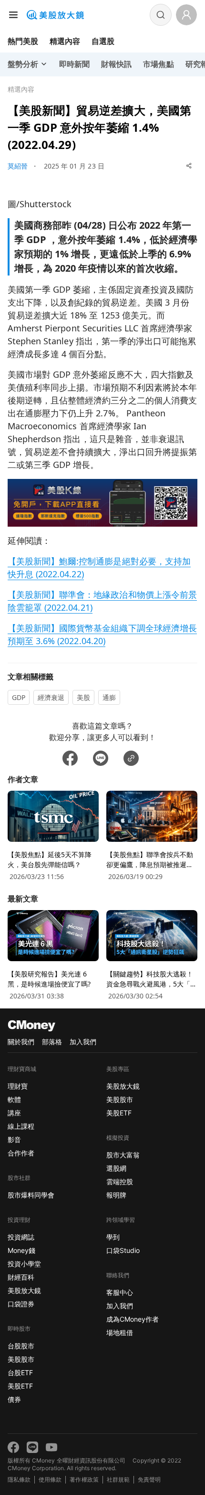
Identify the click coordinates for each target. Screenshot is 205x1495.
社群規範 (118, 1479)
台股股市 (21, 1346)
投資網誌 (21, 1237)
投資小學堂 (24, 1264)
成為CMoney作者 (132, 1319)
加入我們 (83, 1042)
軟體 (14, 1099)
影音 (14, 1139)
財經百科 (21, 1277)
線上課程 (21, 1126)
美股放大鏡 (24, 1290)
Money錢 (21, 1250)
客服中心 (119, 1292)
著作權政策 (84, 1479)
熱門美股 (23, 41)
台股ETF (20, 1372)
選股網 (116, 1168)
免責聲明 (149, 1479)
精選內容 (65, 41)
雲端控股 (119, 1181)
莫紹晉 (18, 165)
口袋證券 (21, 1304)
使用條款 (50, 1479)
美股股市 (21, 1359)
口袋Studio (123, 1250)
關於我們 (21, 1042)
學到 (113, 1237)
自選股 (103, 41)
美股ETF (20, 1386)
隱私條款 (19, 1479)
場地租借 (119, 1332)
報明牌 (116, 1195)
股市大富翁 (123, 1155)
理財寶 (18, 1086)
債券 (14, 1399)
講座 (14, 1113)
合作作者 (21, 1153)
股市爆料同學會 (31, 1195)
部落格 (52, 1042)
